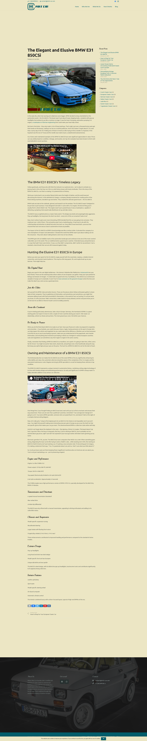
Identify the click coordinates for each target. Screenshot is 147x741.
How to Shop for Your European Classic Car (106, 59)
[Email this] (29, 606)
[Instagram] (118, 1)
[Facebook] (115, 1)
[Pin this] (45, 606)
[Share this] (33, 606)
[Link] (38, 6)
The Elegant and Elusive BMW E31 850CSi (109, 53)
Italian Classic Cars (106, 99)
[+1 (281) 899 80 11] (93, 684)
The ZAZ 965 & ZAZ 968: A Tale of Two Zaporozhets (109, 80)
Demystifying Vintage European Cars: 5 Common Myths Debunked (108, 73)
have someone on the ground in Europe (70, 279)
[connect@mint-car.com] (93, 681)
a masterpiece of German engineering (43, 122)
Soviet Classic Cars (106, 104)
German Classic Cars (106, 97)
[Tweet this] (37, 606)
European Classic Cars (107, 95)
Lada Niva (103, 102)
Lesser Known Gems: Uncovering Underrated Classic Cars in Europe (109, 66)
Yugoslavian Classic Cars (107, 106)
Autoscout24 (84, 273)
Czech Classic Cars (106, 92)
